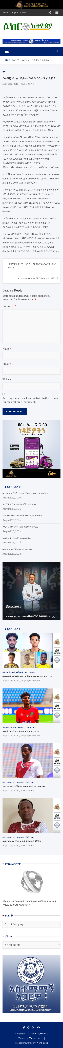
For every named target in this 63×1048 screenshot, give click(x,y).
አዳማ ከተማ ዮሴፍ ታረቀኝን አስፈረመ (19, 504)
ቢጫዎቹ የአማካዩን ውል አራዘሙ (17, 549)
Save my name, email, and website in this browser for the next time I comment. (31, 400)
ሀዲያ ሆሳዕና (7, 782)
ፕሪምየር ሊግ (30, 727)
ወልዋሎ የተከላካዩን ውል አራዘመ (17, 537)
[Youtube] (38, 1027)
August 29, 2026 (10, 680)
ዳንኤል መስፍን (27, 790)
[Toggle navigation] (7, 51)
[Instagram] (28, 1027)
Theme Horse (36, 1038)
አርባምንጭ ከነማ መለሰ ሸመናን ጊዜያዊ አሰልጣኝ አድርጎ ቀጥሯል (32, 265)
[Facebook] (24, 1027)
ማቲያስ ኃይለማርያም (30, 680)
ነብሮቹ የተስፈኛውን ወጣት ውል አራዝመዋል (22, 515)
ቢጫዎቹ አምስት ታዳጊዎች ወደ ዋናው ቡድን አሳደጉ (25, 493)
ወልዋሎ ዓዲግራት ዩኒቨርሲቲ (13, 672)
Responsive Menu (49, 12)
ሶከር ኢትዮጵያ (27, 83)
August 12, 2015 (10, 83)
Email (7, 363)
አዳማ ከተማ (7, 727)
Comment (9, 306)
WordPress (42, 1042)
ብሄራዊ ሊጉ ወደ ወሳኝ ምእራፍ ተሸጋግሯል (36, 278)
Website (7, 379)
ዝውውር (32, 672)
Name (7, 348)
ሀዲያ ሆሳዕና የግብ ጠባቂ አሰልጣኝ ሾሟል (20, 526)
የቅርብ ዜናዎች (13, 629)
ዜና (4, 71)
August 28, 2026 (10, 735)
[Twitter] (33, 1027)
